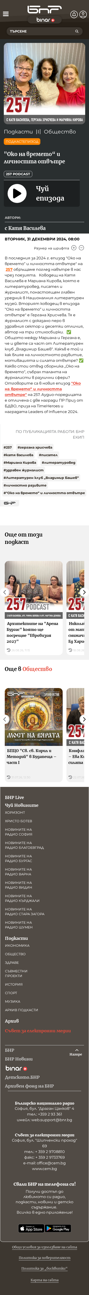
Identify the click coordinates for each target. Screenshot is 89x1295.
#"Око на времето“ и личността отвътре (44, 493)
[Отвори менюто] (5, 13)
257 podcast (18, 174)
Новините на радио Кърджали (22, 898)
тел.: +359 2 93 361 (44, 1114)
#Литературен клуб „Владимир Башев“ (41, 478)
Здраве (12, 962)
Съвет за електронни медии (38, 1030)
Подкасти (18, 132)
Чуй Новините (21, 805)
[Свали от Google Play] (58, 1228)
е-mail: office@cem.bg (44, 1163)
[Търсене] (77, 31)
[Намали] (81, 248)
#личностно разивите (25, 485)
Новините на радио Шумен (19, 924)
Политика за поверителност (44, 1258)
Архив (12, 1021)
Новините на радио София (18, 831)
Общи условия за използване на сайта (44, 1247)
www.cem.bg (44, 1168)
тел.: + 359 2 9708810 (44, 1151)
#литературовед (58, 462)
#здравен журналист (24, 470)
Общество (60, 132)
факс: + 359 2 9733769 (44, 1157)
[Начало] (45, 10)
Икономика (17, 945)
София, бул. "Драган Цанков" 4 (44, 1108)
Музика (12, 1001)
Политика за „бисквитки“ (44, 1268)
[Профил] (83, 14)
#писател (48, 455)
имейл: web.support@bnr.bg (44, 1120)
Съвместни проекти (16, 973)
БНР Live (14, 797)
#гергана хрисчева (35, 447)
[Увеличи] (74, 248)
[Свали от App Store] (31, 1228)
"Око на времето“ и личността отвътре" (43, 389)
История (14, 984)
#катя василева (18, 455)
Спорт (11, 993)
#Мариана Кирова (20, 462)
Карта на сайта (45, 1280)
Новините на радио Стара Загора (24, 911)
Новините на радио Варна (18, 871)
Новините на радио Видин (18, 885)
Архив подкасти (21, 1010)
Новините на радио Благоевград (24, 845)
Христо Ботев (18, 821)
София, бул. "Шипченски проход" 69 (44, 1143)
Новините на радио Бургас (18, 858)
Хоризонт (15, 812)
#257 (8, 447)
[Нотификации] (74, 14)
